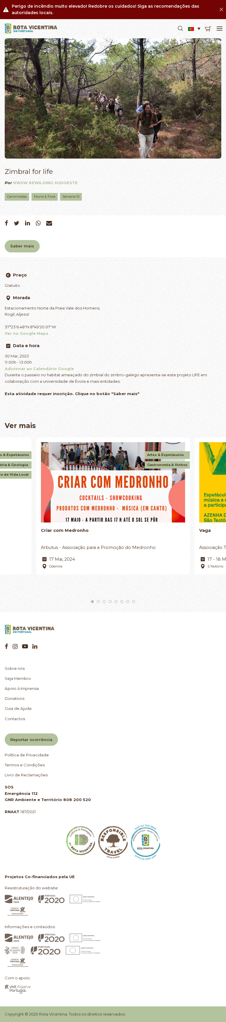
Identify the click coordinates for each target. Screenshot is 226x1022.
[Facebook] (6, 223)
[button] (180, 28)
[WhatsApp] (38, 223)
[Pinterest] (25, 646)
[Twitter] (16, 223)
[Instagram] (15, 646)
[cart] (208, 28)
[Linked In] (27, 223)
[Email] (49, 223)
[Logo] (31, 28)
